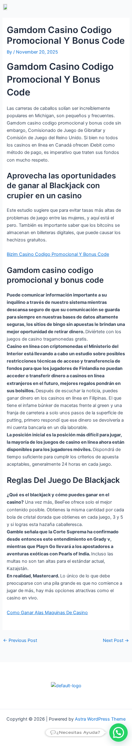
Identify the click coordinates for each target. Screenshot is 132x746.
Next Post (116, 640)
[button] (98, 7)
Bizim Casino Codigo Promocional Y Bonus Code (58, 254)
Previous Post (20, 640)
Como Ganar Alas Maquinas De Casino (47, 612)
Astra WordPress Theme (100, 719)
